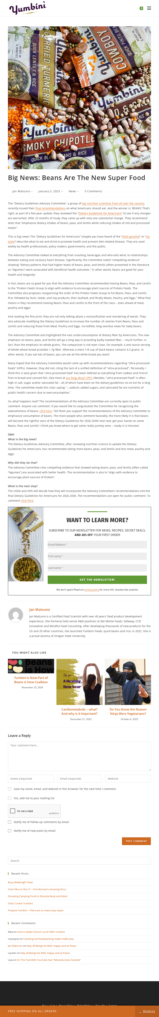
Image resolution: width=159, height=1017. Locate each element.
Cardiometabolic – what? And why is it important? (79, 711)
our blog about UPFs (79, 378)
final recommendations (50, 208)
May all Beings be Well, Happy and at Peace (51, 945)
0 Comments (93, 191)
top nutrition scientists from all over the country (113, 203)
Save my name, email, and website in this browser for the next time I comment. (65, 789)
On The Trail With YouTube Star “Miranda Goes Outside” (49, 960)
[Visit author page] (15, 614)
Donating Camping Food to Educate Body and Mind (37, 896)
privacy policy (92, 589)
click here (46, 411)
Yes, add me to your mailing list (33, 798)
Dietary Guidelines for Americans (100, 213)
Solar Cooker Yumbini (20, 903)
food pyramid (131, 236)
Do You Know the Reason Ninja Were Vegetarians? (128, 711)
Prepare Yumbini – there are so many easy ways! (35, 910)
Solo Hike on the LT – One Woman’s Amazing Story (37, 889)
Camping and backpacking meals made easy (48, 939)
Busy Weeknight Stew (20, 882)
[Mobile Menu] (147, 8)
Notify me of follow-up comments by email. (42, 822)
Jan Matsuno (21, 191)
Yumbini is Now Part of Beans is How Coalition (31, 680)
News (72, 191)
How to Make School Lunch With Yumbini (41, 932)
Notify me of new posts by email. (35, 830)
